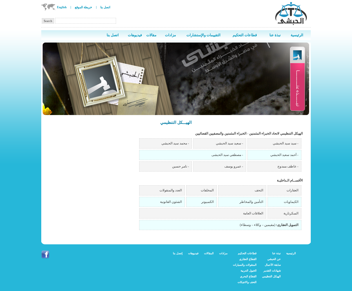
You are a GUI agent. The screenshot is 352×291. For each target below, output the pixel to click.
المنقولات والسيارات (245, 264)
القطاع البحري (248, 276)
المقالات (209, 253)
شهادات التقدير (272, 270)
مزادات (223, 253)
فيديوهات (193, 253)
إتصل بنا (178, 253)
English (62, 7)
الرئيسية (291, 253)
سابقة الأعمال (273, 264)
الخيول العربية (249, 270)
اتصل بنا (105, 7)
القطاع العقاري (248, 259)
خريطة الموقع (83, 7)
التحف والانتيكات (247, 282)
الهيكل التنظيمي (271, 276)
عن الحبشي (274, 259)
